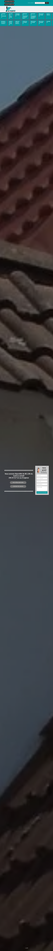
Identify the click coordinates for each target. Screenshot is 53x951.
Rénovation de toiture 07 (41, 15)
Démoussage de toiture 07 (33, 22)
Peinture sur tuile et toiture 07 (10, 16)
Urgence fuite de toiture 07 (10, 23)
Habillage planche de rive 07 (17, 22)
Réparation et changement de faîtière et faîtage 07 (33, 16)
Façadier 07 (48, 22)
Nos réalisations (18, 482)
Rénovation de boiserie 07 (41, 22)
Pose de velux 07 (48, 14)
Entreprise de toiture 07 (17, 15)
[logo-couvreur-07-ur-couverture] (10, 9)
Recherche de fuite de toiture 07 (3, 22)
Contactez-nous (18, 486)
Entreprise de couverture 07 (3, 16)
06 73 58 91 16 (10, 4)
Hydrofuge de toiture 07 (25, 22)
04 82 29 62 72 (10, 1)
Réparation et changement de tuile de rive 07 (25, 16)
